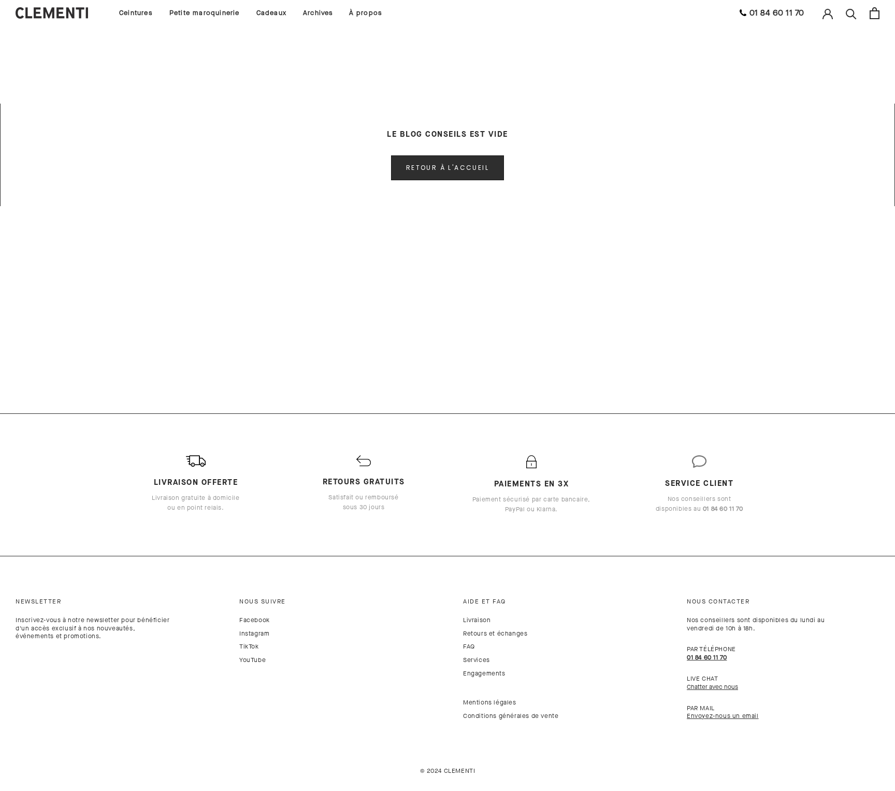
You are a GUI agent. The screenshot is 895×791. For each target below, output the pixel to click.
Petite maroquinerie (204, 12)
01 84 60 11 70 (776, 12)
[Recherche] (851, 13)
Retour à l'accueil (447, 167)
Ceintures (136, 12)
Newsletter (38, 601)
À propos (366, 12)
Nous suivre (262, 601)
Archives (318, 12)
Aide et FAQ (484, 601)
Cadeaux (271, 12)
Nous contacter (718, 601)
